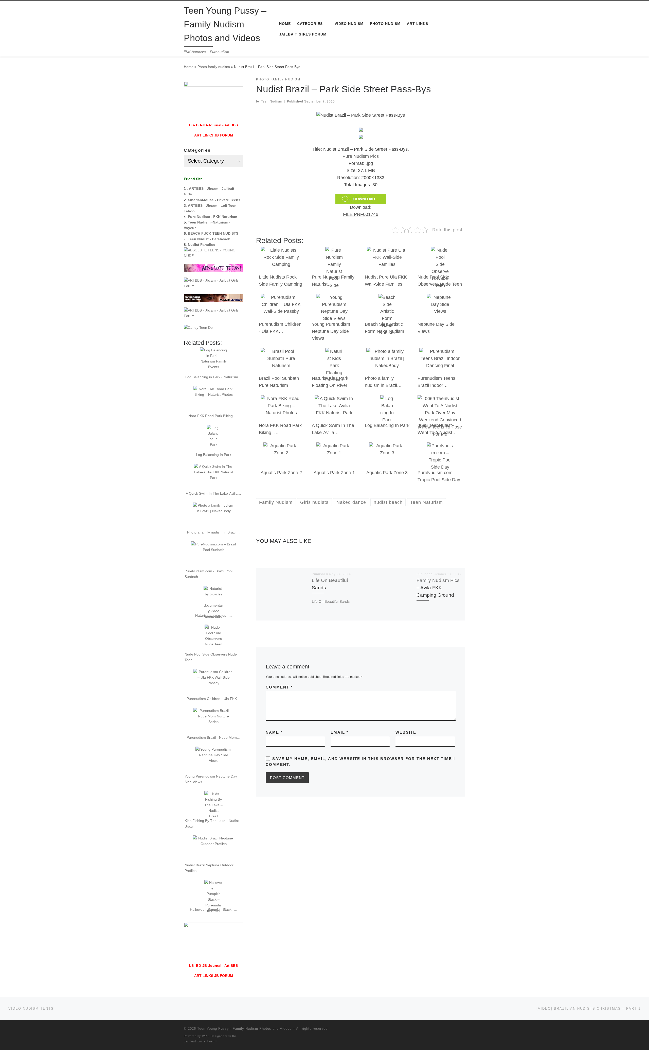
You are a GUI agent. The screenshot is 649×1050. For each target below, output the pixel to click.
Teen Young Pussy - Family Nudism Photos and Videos (244, 1028)
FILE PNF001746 (360, 214)
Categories (197, 150)
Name (274, 732)
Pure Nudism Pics (360, 156)
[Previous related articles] (447, 555)
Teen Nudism (271, 101)
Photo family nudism (213, 67)
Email (340, 732)
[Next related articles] (459, 555)
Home (188, 67)
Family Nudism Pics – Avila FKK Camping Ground (438, 587)
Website (405, 732)
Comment (279, 687)
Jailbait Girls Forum (201, 1041)
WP (204, 1036)
